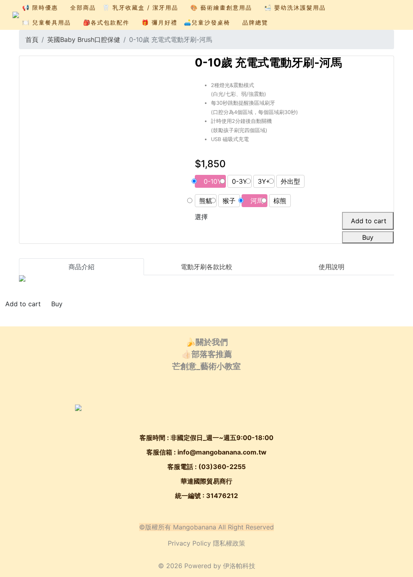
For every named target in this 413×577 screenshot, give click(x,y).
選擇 (201, 217)
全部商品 (83, 7)
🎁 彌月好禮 (159, 22)
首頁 (31, 39)
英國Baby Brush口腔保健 (83, 39)
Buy (367, 237)
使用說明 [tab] (331, 267)
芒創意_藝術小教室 (206, 366)
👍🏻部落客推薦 (206, 354)
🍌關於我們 (207, 342)
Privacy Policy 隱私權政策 (206, 543)
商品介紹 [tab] (81, 267)
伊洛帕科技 (239, 566)
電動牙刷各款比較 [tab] (206, 267)
